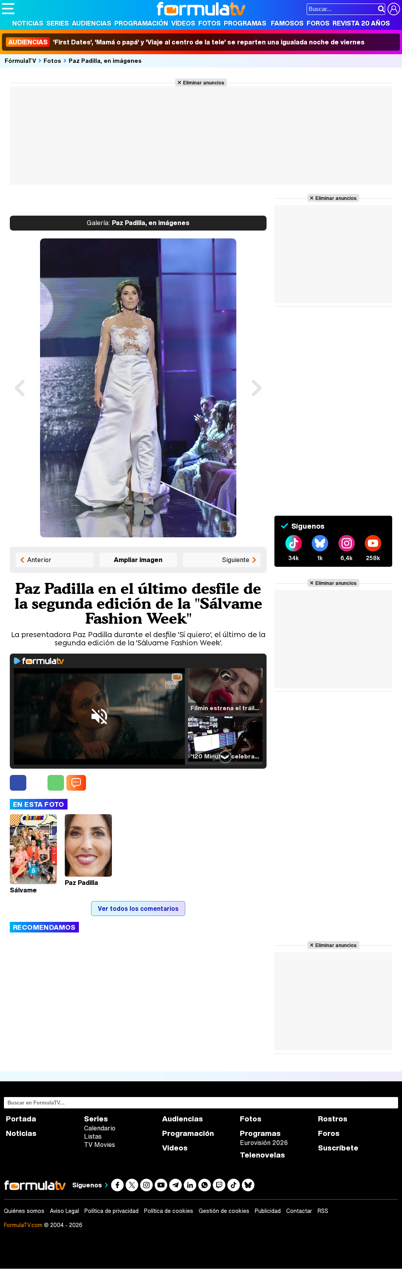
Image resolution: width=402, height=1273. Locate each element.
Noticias (27, 23)
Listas (93, 1136)
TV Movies (99, 1144)
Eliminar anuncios (203, 82)
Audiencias (91, 23)
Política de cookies (168, 1211)
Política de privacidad (111, 1211)
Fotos (209, 23)
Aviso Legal (64, 1211)
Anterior (39, 559)
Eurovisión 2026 (264, 1142)
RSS (323, 1211)
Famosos (287, 23)
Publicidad (268, 1211)
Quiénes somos (24, 1211)
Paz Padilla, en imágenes (105, 60)
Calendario (99, 1128)
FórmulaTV (20, 60)
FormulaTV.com (23, 1225)
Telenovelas (262, 1154)
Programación (141, 23)
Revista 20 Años (361, 23)
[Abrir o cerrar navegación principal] (8, 8)
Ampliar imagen (138, 559)
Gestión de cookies (224, 1211)
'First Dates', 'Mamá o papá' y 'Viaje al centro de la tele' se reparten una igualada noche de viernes (186, 42)
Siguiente (235, 559)
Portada (21, 1118)
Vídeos (183, 23)
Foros (318, 23)
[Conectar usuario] (393, 9)
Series (57, 23)
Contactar (299, 1211)
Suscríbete (338, 1147)
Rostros (332, 1118)
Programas (245, 23)
